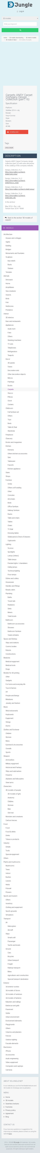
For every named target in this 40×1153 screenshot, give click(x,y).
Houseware (10, 582)
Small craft (11, 938)
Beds (9, 423)
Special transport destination (18, 979)
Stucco (10, 393)
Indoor (8, 873)
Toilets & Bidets (13, 635)
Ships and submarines (13, 771)
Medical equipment (12, 662)
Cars (9, 953)
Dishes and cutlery (12, 578)
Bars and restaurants (13, 321)
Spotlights (11, 552)
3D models (9, 1100)
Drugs (8, 669)
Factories (8, 1107)
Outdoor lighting (11, 1040)
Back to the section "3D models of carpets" (19, 219)
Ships (8, 934)
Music (6, 707)
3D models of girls (14, 794)
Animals (6, 276)
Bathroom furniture (14, 631)
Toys (9, 420)
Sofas (10, 484)
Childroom (9, 408)
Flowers (8, 892)
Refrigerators (12, 352)
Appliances (10, 325)
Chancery (9, 438)
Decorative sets (13, 370)
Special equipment (12, 854)
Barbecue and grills (12, 1006)
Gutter (8, 1013)
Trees (8, 869)
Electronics (8, 1047)
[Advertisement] (20, 64)
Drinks (8, 835)
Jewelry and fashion (13, 703)
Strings (8, 722)
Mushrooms (10, 866)
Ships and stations (12, 643)
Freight (10, 964)
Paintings (11, 382)
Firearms (9, 775)
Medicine (7, 658)
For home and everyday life (15, 684)
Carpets (11, 389)
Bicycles (11, 956)
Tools (8, 851)
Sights (8, 242)
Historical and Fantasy (14, 767)
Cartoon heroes (11, 820)
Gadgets (9, 680)
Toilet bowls (12, 616)
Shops (8, 476)
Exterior (6, 983)
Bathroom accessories (16, 624)
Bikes (10, 972)
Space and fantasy (10, 639)
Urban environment (12, 1017)
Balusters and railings (13, 1002)
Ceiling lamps (12, 567)
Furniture (9, 480)
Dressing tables (13, 533)
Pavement (9, 1009)
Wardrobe (11, 431)
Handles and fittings (13, 586)
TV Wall (10, 529)
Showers (11, 628)
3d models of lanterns (13, 998)
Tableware (11, 461)
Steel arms (9, 783)
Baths (10, 597)
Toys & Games (11, 688)
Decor (8, 359)
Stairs (8, 473)
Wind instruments (12, 711)
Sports (8, 752)
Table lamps (12, 559)
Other (10, 491)
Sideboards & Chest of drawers (19, 537)
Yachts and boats (14, 945)
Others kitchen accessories (17, 454)
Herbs (8, 885)
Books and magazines (14, 442)
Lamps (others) (13, 556)
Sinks (9, 609)
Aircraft (10, 930)
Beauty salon (10, 590)
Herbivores (9, 306)
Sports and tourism (10, 896)
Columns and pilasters (13, 1032)
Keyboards (10, 714)
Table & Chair (12, 427)
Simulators (9, 915)
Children (8, 733)
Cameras (9, 1070)
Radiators (11, 605)
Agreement (9, 1113)
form (10, 1134)
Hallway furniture (13, 510)
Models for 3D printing (11, 673)
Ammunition (10, 760)
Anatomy (11, 798)
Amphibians (10, 287)
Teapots (11, 355)
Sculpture (9, 257)
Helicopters (12, 926)
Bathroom (9, 620)
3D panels (11, 363)
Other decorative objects (17, 374)
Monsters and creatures (14, 817)
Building (8, 246)
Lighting (8, 544)
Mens (8, 741)
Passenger (11, 941)
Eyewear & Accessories (14, 745)
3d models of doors (13, 990)
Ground (8, 949)
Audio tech (11, 329)
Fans (9, 333)
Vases (10, 367)
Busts (10, 265)
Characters (7, 786)
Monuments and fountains (15, 253)
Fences (8, 1036)
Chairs (10, 525)
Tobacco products (12, 839)
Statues (10, 268)
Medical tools (10, 665)
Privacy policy (10, 1110)
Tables (10, 522)
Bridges (8, 249)
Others (10, 336)
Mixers (10, 612)
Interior (6, 314)
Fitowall (8, 888)
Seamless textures (12, 1104)
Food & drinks (11, 832)
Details (8, 847)
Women (8, 737)
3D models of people (13, 790)
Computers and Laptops (14, 1066)
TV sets (10, 344)
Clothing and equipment (14, 907)
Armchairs (11, 499)
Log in (21, 11)
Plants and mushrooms (12, 862)
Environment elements (14, 1021)
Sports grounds (11, 911)
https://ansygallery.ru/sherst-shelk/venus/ (19, 189)
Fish (7, 302)
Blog (7, 1117)
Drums (8, 726)
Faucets (11, 465)
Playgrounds (10, 1024)
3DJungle (16, 1142)
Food (5, 824)
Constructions (11, 654)
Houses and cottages (13, 238)
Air (6, 922)
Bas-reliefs (11, 261)
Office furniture (13, 507)
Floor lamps (12, 575)
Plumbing (9, 593)
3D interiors (10, 317)
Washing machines (14, 340)
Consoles (11, 495)
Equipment (9, 718)
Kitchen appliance (14, 469)
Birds (7, 299)
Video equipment (12, 1062)
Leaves (8, 881)
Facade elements (12, 1043)
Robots (8, 650)
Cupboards (12, 541)
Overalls (8, 748)
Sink (9, 457)
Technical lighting (14, 571)
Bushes (8, 877)
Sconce (10, 548)
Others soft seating (14, 488)
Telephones (12, 348)
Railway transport (14, 968)
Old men (11, 813)
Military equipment (12, 764)
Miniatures (9, 699)
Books (10, 386)
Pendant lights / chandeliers (17, 563)
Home (8, 283)
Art (7, 692)
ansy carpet (9, 147)
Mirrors (10, 378)
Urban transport (13, 960)
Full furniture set (13, 412)
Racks (10, 514)
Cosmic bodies (11, 646)
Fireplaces (9, 435)
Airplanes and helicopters (15, 779)
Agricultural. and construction (18, 975)
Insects (8, 295)
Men (9, 809)
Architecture (8, 234)
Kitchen (8, 446)
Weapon (7, 756)
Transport (7, 919)
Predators (9, 310)
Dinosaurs (9, 280)
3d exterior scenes (12, 987)
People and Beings (12, 696)
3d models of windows (14, 994)
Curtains (10, 404)
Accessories (10, 1055)
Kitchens (11, 450)
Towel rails (11, 601)
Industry (6, 843)
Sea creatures (11, 291)
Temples (9, 272)
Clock (10, 401)
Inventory (9, 903)
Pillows (10, 397)
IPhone (8, 1051)
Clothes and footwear (11, 730)
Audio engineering (12, 1059)
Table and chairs (13, 518)
